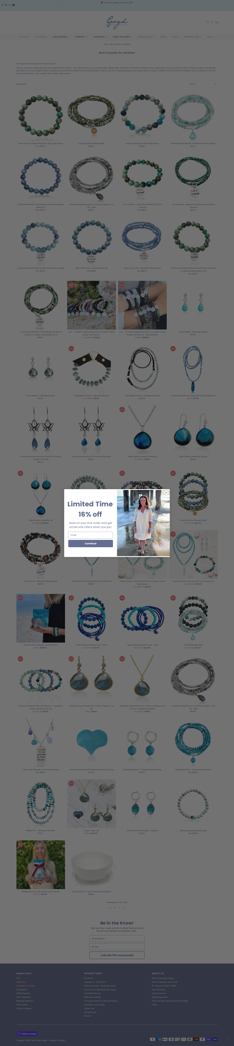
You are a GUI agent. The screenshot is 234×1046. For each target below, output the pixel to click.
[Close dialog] (166, 492)
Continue (91, 543)
